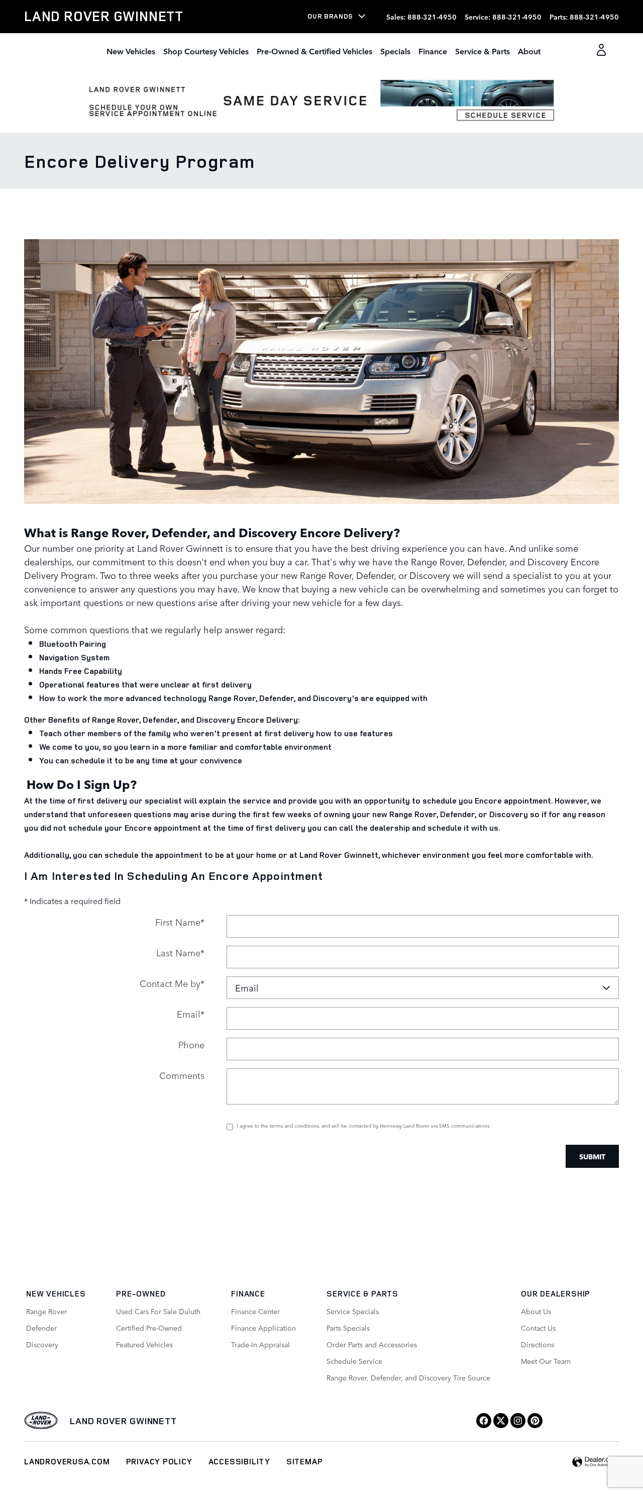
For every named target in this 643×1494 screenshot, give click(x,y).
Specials (395, 50)
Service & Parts (482, 50)
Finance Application (263, 1328)
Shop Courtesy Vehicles (206, 50)
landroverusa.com (67, 1461)
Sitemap (304, 1461)
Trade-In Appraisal (260, 1344)
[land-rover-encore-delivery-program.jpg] (321, 371)
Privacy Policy (159, 1461)
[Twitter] (500, 1420)
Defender (41, 1328)
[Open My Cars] (598, 51)
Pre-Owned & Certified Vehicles (314, 50)
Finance (432, 50)
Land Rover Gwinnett (123, 1421)
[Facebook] (483, 1420)
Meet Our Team (546, 1361)
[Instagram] (517, 1420)
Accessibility (239, 1461)
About (529, 50)
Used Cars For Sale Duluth (158, 1311)
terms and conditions (294, 1125)
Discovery (42, 1344)
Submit (592, 1156)
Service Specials (353, 1311)
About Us (536, 1311)
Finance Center (255, 1311)
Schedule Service (354, 1361)
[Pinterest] (535, 1420)
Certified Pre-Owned (149, 1328)
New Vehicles (130, 50)
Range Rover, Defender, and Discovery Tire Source (408, 1377)
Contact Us (538, 1328)
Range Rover (46, 1311)
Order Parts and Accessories (372, 1344)
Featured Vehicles (144, 1344)
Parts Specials (348, 1328)
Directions (537, 1344)
